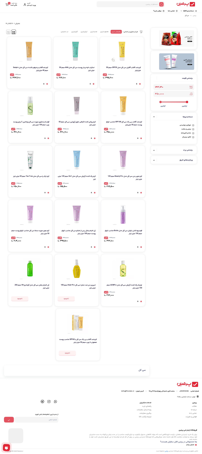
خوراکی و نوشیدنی (185, 125)
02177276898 (184, 391)
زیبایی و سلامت (186, 129)
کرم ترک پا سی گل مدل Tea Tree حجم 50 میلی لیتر (31, 176)
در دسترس (64, 32)
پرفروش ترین (116, 32)
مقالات (194, 406)
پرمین (194, 15)
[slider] (187, 102)
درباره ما (194, 410)
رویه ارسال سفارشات (144, 410)
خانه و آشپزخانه (186, 133)
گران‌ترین (74, 32)
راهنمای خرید (146, 406)
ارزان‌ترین (84, 32)
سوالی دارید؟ (157, 11)
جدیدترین (93, 32)
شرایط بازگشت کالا (145, 417)
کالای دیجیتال (186, 137)
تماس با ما (171, 11)
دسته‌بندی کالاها (188, 11)
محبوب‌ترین (104, 32)
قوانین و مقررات (191, 417)
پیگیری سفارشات (145, 413)
